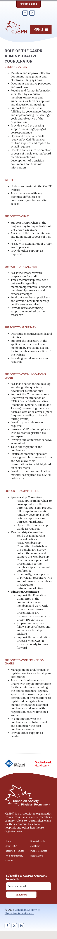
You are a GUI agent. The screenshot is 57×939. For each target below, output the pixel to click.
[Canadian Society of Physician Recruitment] (16, 21)
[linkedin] (32, 13)
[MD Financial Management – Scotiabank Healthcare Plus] (28, 760)
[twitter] (14, 925)
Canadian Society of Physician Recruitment (22, 911)
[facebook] (25, 13)
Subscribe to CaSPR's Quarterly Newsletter (26, 877)
